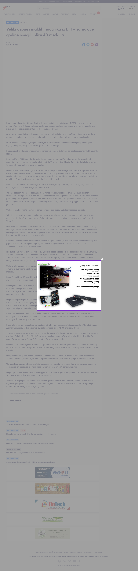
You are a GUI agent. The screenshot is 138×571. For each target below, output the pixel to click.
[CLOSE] (102, 259)
